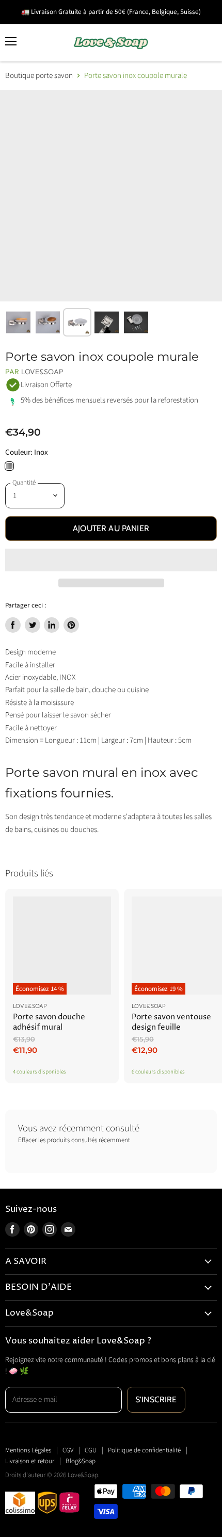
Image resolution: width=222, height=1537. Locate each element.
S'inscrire (156, 1399)
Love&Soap (42, 371)
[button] (111, 560)
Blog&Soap (81, 1461)
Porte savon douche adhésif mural (49, 1022)
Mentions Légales (28, 1450)
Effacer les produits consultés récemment (74, 1140)
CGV (67, 1450)
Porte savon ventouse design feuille (171, 1022)
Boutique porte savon (39, 75)
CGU (91, 1450)
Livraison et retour (29, 1461)
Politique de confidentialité (144, 1450)
